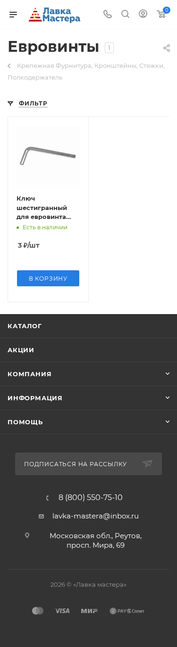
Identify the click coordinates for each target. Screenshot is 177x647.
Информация (35, 398)
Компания (29, 374)
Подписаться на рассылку (76, 464)
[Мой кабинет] (143, 14)
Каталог (25, 326)
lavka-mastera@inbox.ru (95, 515)
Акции (21, 350)
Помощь (25, 422)
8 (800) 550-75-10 (91, 497)
